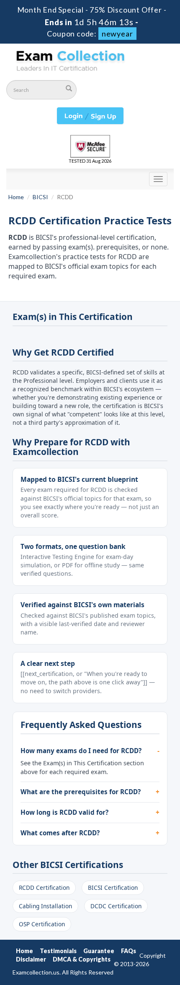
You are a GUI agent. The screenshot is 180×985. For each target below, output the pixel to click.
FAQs (128, 950)
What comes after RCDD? (60, 833)
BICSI (40, 196)
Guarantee (98, 950)
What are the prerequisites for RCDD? (81, 791)
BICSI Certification (113, 887)
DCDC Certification (115, 906)
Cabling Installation (45, 906)
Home (16, 196)
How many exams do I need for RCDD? (81, 750)
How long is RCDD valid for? (64, 812)
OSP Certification (42, 924)
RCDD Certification (44, 887)
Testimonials (58, 950)
